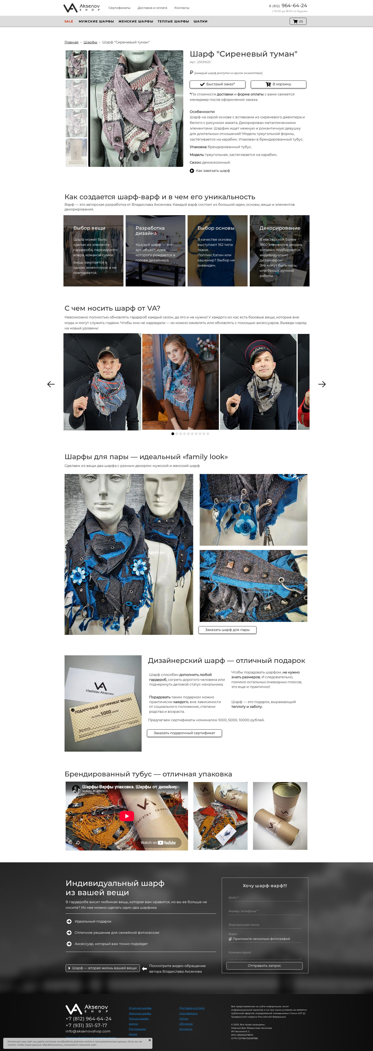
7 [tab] (196, 433)
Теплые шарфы (139, 1018)
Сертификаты (188, 1013)
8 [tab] (200, 433)
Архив (133, 1034)
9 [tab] (203, 433)
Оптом (183, 1018)
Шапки (133, 1023)
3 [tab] (180, 433)
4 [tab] (184, 433)
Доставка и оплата (192, 1008)
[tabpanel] (102, 381)
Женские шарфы (140, 1013)
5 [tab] (188, 433)
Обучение (186, 1023)
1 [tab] (172, 433)
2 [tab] (176, 433)
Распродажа (137, 1028)
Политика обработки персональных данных (91, 1037)
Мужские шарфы (140, 1008)
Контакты (185, 1028)
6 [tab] (192, 433)
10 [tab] (207, 433)
